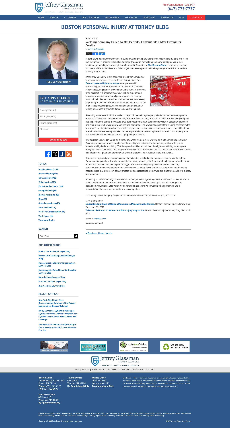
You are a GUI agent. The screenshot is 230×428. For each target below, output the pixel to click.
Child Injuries (47, 182)
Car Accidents (47, 178)
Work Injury (45, 216)
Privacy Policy (98, 369)
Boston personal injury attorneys (102, 83)
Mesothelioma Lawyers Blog (51, 277)
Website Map (138, 369)
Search (76, 236)
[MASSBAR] (93, 346)
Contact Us (196, 17)
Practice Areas (90, 17)
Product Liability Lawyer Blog (52, 281)
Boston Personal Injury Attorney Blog (59, 7)
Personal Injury (100, 219)
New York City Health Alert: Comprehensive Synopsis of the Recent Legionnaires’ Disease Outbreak (56, 303)
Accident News (48, 169)
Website (54, 17)
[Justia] (62, 154)
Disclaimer (112, 369)
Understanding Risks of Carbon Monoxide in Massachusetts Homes (120, 204)
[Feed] (68, 154)
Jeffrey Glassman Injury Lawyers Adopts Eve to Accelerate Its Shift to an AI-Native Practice (57, 327)
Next (109, 233)
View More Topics (46, 220)
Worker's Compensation (51, 212)
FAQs (181, 17)
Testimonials (112, 17)
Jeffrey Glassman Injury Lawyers (68, 421)
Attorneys (70, 17)
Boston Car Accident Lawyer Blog (54, 251)
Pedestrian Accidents (50, 186)
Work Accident (47, 207)
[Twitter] (55, 154)
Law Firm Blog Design (179, 421)
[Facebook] (48, 154)
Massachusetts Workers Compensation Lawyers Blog (56, 264)
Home (41, 17)
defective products (49, 203)
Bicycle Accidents (48, 195)
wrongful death (47, 190)
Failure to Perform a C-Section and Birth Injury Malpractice (115, 210)
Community (149, 17)
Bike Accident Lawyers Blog (51, 286)
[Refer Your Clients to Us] (54, 346)
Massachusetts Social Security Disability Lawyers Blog (57, 271)
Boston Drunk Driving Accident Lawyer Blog (56, 257)
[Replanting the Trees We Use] (175, 346)
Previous (91, 233)
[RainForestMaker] (133, 346)
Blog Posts (150, 369)
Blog (42, 199)
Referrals (167, 17)
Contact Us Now (58, 140)
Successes (131, 17)
